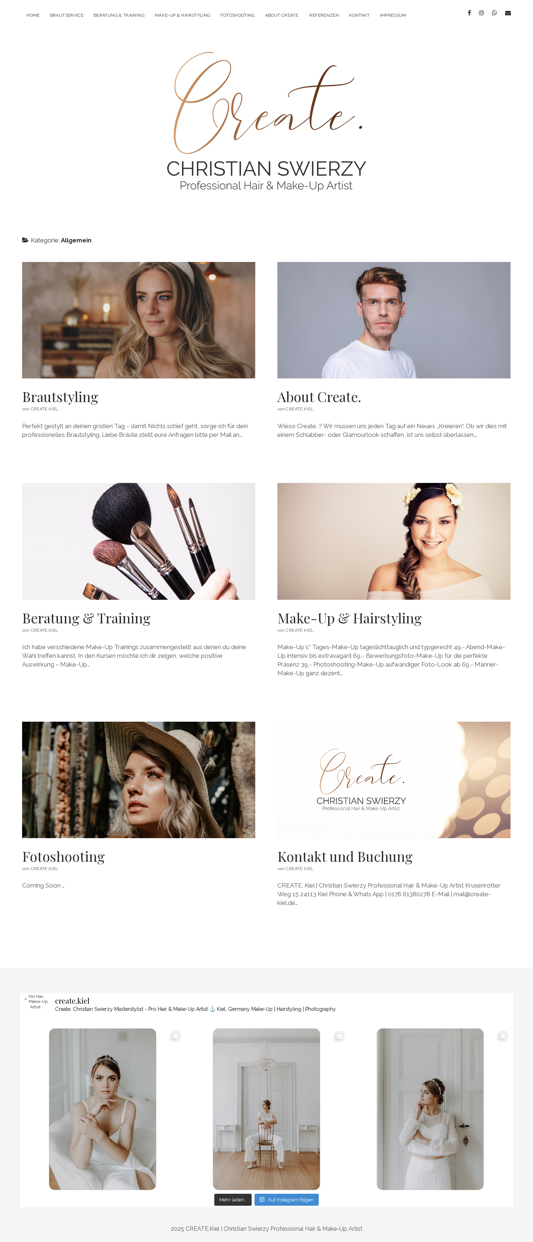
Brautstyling (138, 320)
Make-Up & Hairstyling (394, 541)
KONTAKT (359, 15)
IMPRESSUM (393, 15)
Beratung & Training (138, 541)
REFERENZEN (324, 15)
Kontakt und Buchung (394, 780)
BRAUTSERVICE (66, 15)
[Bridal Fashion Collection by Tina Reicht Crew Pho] (102, 1109)
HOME (33, 15)
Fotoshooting (138, 780)
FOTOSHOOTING (237, 15)
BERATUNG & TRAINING (119, 15)
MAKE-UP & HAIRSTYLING (183, 15)
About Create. (282, 15)
